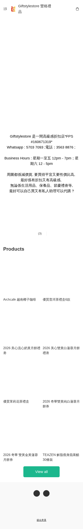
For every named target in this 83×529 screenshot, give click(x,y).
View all (41, 472)
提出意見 (41, 520)
